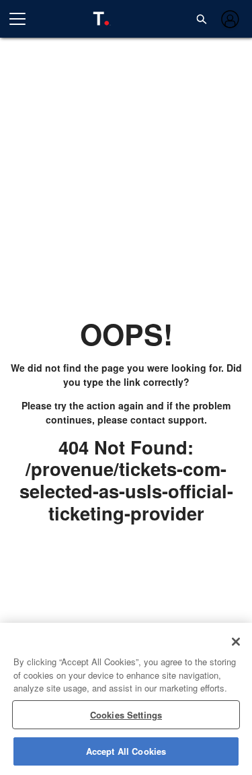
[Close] (236, 641)
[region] (126, 699)
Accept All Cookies (126, 751)
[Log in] (229, 19)
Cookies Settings (126, 714)
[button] (201, 18)
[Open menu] (22, 19)
